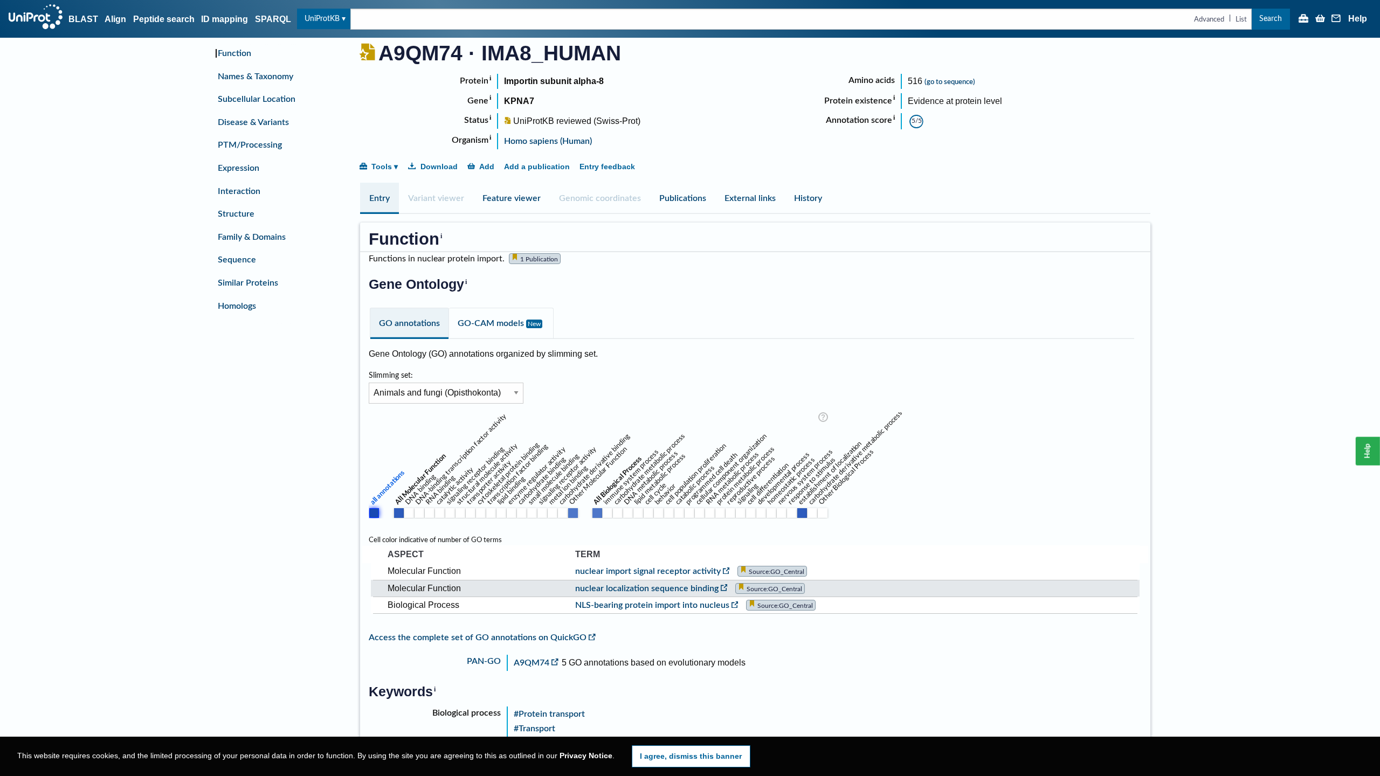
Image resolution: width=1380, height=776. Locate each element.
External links (750, 198)
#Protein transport (549, 714)
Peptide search (164, 19)
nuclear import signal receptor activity (648, 571)
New (534, 324)
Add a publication (537, 166)
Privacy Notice (586, 756)
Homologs (237, 306)
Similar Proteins (248, 283)
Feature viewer (511, 198)
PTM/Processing (250, 145)
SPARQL (273, 19)
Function (234, 53)
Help (1357, 19)
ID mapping (224, 19)
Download (439, 166)
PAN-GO (484, 661)
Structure (236, 214)
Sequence (237, 259)
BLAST (83, 19)
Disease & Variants (253, 122)
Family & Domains (252, 237)
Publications (682, 198)
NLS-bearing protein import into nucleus (652, 605)
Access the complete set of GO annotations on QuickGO (477, 637)
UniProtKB (322, 19)
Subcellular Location (256, 99)
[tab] (379, 198)
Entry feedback (607, 166)
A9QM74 (531, 663)
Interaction (239, 191)
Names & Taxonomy (255, 76)
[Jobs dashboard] (1303, 19)
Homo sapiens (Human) (548, 141)
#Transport (534, 728)
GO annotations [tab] (409, 323)
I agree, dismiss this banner (691, 756)
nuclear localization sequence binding (647, 588)
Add (486, 166)
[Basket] (1320, 19)
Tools (381, 166)
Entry (379, 198)
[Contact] (1336, 19)
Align (115, 19)
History (808, 198)
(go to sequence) (949, 82)
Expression (238, 168)
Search (1270, 19)
